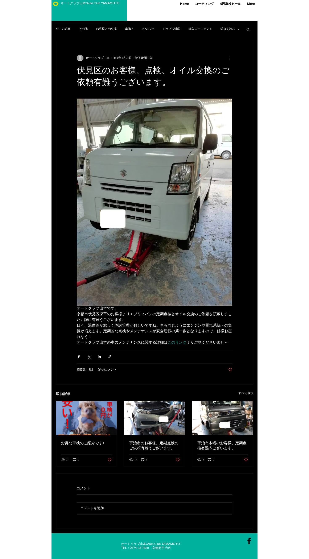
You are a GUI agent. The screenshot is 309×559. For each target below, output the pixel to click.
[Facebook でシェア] (79, 357)
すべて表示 (246, 393)
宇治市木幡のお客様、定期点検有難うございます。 (222, 446)
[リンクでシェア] (110, 357)
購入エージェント (200, 29)
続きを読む (228, 29)
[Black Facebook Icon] (249, 541)
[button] (248, 29)
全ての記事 (63, 29)
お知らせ (148, 29)
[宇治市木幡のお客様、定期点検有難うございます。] (222, 418)
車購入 (129, 29)
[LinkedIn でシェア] (99, 357)
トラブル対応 (171, 29)
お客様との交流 (106, 29)
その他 (83, 29)
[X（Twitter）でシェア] (89, 357)
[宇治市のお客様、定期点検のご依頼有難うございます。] (154, 418)
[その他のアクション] (229, 58)
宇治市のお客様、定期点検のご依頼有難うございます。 (153, 446)
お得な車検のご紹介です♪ (82, 443)
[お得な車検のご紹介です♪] (86, 418)
